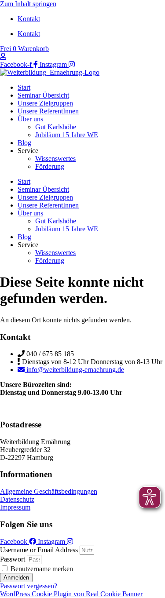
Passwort (12, 559)
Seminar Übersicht (43, 95)
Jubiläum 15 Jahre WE (66, 135)
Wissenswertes (55, 158)
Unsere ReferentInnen (48, 111)
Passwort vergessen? (28, 586)
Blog (24, 142)
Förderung (49, 166)
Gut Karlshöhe (55, 127)
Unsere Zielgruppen (45, 103)
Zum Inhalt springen (28, 3)
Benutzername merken (41, 568)
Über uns (30, 119)
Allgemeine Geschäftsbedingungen (48, 491)
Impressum (15, 507)
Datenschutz (17, 499)
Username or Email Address (39, 550)
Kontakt (29, 18)
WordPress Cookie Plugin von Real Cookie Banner (71, 594)
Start (24, 87)
